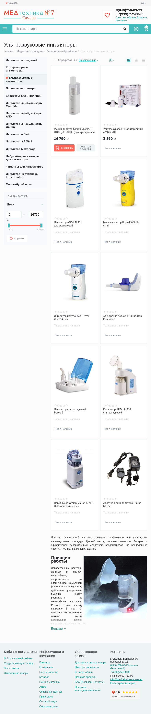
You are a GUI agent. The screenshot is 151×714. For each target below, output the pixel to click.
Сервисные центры (50, 691)
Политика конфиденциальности (87, 689)
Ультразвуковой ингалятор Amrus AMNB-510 (123, 130)
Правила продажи (85, 677)
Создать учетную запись (18, 663)
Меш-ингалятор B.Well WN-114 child (121, 224)
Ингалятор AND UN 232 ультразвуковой (117, 411)
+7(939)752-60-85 (130, 14)
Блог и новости (48, 672)
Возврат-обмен (84, 672)
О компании (46, 667)
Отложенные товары (16, 673)
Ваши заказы (11, 668)
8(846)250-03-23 (129, 10)
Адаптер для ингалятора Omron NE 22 (122, 504)
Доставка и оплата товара (90, 662)
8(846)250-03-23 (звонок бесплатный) (124, 667)
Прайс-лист (46, 696)
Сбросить (19, 238)
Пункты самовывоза (87, 667)
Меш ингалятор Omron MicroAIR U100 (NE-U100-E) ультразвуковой (74, 130)
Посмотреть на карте (122, 683)
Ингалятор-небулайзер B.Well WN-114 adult (71, 317)
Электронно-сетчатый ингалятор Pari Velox (122, 317)
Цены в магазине (49, 681)
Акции (42, 686)
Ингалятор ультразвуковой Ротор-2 (70, 411)
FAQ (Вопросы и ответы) (89, 681)
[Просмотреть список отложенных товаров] (107, 17)
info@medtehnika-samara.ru (126, 679)
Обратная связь (48, 706)
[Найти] (125, 29)
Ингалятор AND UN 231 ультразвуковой (68, 224)
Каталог (44, 677)
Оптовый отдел (48, 701)
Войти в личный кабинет (18, 658)
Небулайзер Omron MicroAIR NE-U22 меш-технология (73, 504)
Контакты (121, 20)
